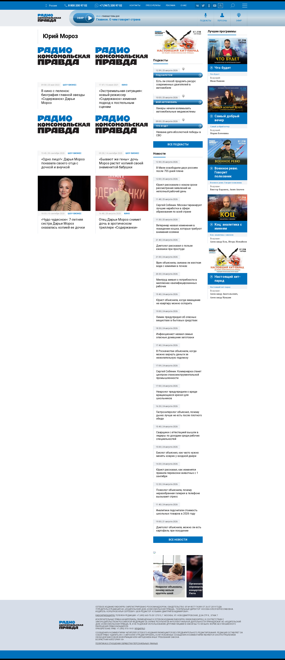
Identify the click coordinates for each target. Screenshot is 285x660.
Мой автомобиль (166, 102)
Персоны (222, 20)
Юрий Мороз (60, 36)
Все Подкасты (178, 144)
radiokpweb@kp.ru (105, 615)
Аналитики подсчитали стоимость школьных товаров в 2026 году (176, 512)
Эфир (239, 20)
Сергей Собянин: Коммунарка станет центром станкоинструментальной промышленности (178, 375)
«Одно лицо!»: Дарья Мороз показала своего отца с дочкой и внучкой (63, 163)
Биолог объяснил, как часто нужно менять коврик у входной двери (177, 454)
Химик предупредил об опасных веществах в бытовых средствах (176, 318)
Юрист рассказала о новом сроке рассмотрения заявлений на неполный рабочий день (176, 188)
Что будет (162, 126)
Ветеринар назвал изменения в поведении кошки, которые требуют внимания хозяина (179, 229)
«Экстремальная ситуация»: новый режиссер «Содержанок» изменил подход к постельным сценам (120, 99)
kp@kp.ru (139, 628)
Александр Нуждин (220, 297)
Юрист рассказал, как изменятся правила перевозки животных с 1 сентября (177, 473)
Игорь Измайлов (237, 241)
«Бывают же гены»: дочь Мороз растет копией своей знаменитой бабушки (121, 163)
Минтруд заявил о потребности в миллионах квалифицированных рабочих (176, 283)
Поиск (233, 5)
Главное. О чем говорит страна (118, 19)
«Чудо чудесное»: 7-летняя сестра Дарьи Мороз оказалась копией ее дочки (63, 223)
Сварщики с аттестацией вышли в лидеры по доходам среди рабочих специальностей (178, 435)
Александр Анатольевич (223, 293)
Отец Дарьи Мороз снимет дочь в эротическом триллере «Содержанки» (120, 223)
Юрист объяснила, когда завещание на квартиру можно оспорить (178, 301)
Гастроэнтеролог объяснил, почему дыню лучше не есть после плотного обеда (179, 415)
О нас (184, 5)
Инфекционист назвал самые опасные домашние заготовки (175, 335)
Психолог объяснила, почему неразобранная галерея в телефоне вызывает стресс (178, 493)
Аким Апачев (237, 189)
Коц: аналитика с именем (221, 235)
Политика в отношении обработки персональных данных (126, 643)
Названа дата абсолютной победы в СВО (178, 133)
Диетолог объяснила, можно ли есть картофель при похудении (178, 529)
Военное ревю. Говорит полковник (226, 172)
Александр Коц (218, 241)
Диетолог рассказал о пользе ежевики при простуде (174, 247)
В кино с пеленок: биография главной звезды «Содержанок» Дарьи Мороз (63, 97)
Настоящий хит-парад (178, 42)
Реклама (170, 5)
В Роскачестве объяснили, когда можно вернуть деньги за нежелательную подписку (176, 354)
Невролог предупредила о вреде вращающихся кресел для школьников (176, 395)
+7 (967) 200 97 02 (110, 5)
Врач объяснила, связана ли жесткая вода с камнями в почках (178, 264)
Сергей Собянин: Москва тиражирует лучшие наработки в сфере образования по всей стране (179, 208)
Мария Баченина (219, 133)
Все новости (178, 539)
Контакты (135, 5)
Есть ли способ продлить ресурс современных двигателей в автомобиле (176, 84)
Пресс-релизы (153, 5)
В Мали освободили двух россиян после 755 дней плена (177, 169)
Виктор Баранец (219, 189)
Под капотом (164, 75)
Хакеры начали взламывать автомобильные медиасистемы (176, 110)
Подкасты (205, 20)
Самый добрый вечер (219, 126)
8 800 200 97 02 (77, 5)
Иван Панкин (217, 80)
